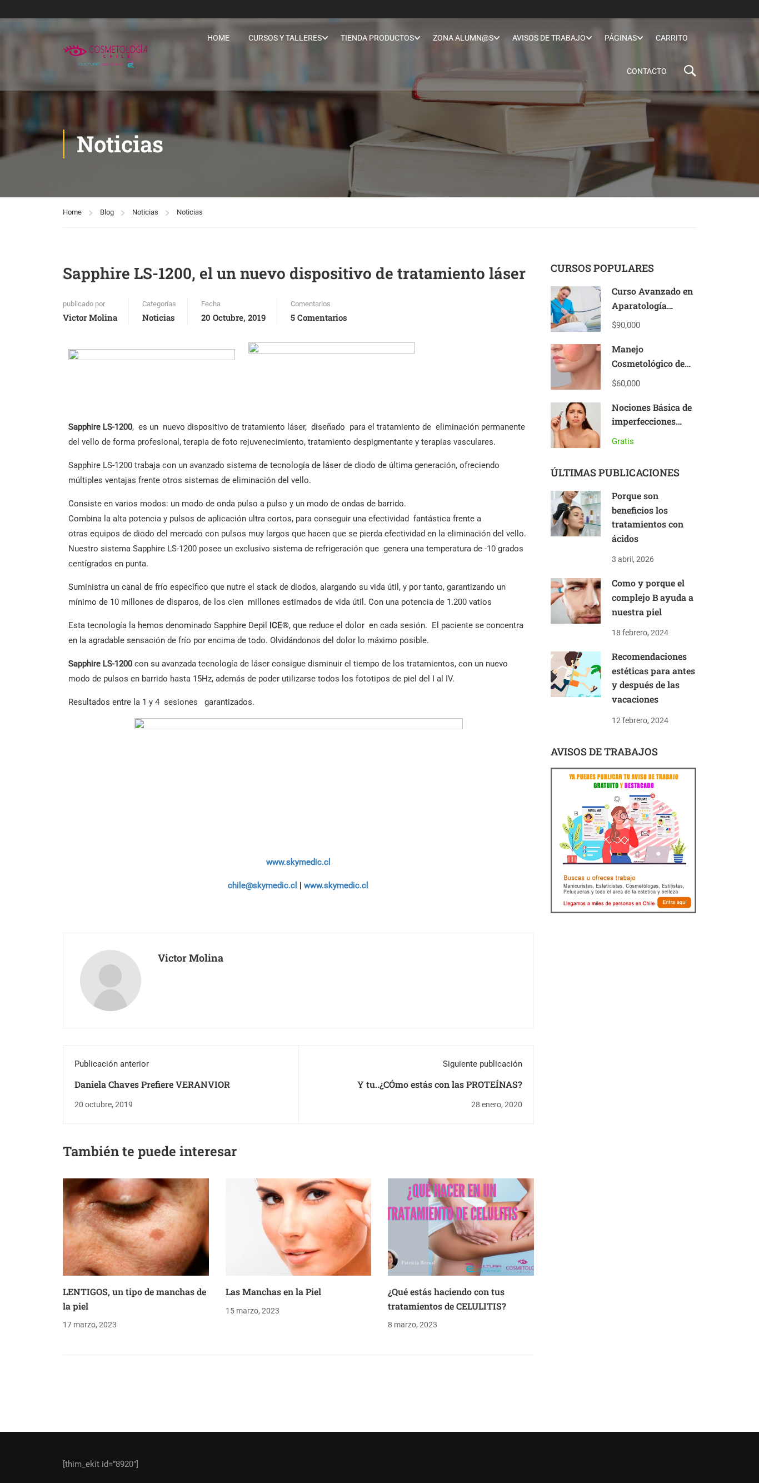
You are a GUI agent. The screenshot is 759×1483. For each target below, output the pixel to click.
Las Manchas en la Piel (273, 1291)
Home (218, 37)
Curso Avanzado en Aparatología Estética (652, 305)
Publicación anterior (111, 1064)
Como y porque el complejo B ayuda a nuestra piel (652, 597)
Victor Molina (90, 317)
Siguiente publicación (482, 1064)
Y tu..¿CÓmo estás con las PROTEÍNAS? (439, 1084)
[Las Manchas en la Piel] (299, 1227)
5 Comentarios (319, 317)
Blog (107, 212)
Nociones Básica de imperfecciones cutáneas (652, 421)
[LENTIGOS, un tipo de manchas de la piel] (136, 1227)
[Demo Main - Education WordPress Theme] (105, 54)
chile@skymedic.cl (262, 885)
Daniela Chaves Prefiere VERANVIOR (152, 1084)
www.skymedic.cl (298, 862)
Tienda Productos (377, 37)
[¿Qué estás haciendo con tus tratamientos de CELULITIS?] (461, 1227)
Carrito (672, 37)
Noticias (145, 212)
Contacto (647, 71)
